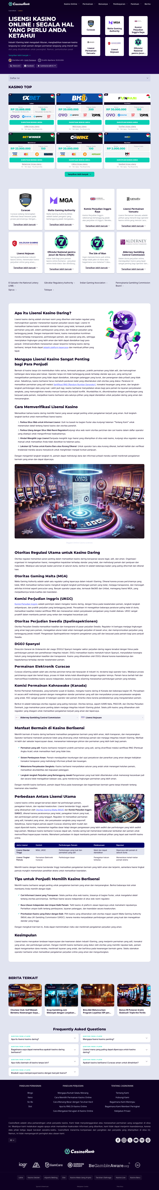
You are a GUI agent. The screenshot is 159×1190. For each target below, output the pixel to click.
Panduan (135, 4)
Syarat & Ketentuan (42, 1186)
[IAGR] (23, 1165)
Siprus (11, 289)
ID (11, 1140)
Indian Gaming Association (93, 282)
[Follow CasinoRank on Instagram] (124, 1140)
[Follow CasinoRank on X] (130, 1140)
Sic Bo (30, 1102)
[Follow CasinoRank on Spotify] (142, 1140)
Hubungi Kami (122, 1097)
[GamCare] (54, 1165)
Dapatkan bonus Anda (31, 122)
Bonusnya (103, 4)
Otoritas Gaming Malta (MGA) (50, 810)
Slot (30, 1106)
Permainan (88, 4)
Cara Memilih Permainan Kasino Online (73, 1097)
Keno (30, 1097)
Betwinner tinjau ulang (31, 164)
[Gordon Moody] (76, 1165)
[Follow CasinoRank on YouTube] (136, 1140)
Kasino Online (70, 4)
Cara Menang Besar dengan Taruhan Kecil (73, 1102)
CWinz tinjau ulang (80, 164)
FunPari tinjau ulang (127, 126)
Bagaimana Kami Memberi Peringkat (122, 1106)
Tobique (48, 289)
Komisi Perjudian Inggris (26, 604)
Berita (147, 4)
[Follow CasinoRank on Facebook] (118, 1140)
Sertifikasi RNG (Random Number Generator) (75, 384)
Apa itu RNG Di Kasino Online (73, 1106)
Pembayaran (119, 4)
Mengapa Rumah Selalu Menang (73, 1092)
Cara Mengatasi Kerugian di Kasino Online (73, 1111)
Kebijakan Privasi (122, 1111)
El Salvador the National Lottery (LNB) (23, 284)
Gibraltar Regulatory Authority (59, 282)
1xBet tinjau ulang (31, 126)
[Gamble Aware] (109, 1165)
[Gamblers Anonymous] (36, 1165)
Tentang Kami (122, 1092)
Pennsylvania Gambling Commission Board (133, 284)
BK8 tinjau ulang (79, 126)
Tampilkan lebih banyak (78, 174)
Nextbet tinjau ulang (127, 164)
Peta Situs (120, 1186)
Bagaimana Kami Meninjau (122, 1102)
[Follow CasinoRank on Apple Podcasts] (148, 1140)
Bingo (30, 1092)
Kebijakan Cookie (82, 1186)
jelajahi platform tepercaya (55, 347)
